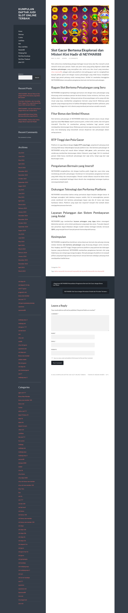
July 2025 (21, 189)
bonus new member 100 (25, 400)
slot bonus (21, 511)
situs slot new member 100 (26, 485)
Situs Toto (21, 489)
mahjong (20, 444)
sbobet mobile (22, 359)
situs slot (21, 338)
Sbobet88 (21, 50)
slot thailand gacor (23, 370)
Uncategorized (22, 600)
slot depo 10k (22, 529)
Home (20, 31)
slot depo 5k (21, 281)
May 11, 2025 (55, 58)
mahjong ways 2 (23, 320)
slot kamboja (22, 563)
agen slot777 (22, 392)
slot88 (20, 341)
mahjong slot (22, 323)
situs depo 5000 (23, 478)
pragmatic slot (22, 292)
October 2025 (22, 178)
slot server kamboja (24, 577)
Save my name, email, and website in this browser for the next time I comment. (73, 358)
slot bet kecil (22, 330)
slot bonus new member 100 (26, 522)
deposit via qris (22, 426)
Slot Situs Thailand (24, 59)
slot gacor (21, 548)
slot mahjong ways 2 (24, 570)
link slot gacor (22, 363)
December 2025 (23, 171)
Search (20, 74)
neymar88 (21, 459)
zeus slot (20, 603)
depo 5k (20, 418)
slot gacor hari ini (23, 551)
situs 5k (20, 470)
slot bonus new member (25, 518)
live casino (21, 441)
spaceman (21, 306)
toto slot (20, 596)
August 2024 (22, 230)
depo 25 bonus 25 (23, 415)
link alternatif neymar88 (72, 271)
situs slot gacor (22, 345)
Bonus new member (24, 356)
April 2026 (21, 164)
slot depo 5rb (22, 540)
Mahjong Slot (22, 53)
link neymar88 (83, 271)
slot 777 (20, 500)
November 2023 (23, 264)
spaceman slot (22, 348)
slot (19, 334)
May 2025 (21, 197)
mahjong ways (22, 452)
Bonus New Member (24, 396)
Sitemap (21, 34)
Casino (20, 37)
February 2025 (22, 208)
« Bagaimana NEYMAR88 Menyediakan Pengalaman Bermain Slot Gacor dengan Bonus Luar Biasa (78, 284)
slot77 (20, 374)
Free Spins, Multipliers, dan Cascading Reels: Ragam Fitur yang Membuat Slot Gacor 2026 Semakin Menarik (29, 103)
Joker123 (21, 429)
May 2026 (21, 160)
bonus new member (23, 296)
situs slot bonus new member (26, 481)
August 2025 (22, 186)
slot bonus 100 (22, 515)
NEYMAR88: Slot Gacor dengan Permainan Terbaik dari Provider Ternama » (85, 291)
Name (53, 333)
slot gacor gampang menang (26, 303)
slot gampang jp (23, 559)
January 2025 (22, 212)
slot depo (21, 526)
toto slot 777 (22, 299)
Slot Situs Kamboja (24, 56)
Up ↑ (107, 374)
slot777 (20, 581)
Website (54, 349)
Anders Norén (99, 374)
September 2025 (23, 182)
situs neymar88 (56, 72)
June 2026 (21, 156)
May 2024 (21, 241)
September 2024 (23, 226)
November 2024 (23, 219)
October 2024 (22, 223)
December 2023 (23, 260)
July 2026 (21, 153)
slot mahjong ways (23, 566)
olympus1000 (22, 463)
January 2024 (22, 256)
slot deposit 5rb (22, 544)
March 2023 (22, 271)
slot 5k (20, 496)
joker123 (21, 62)
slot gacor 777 (22, 327)
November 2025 (23, 175)
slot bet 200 (21, 503)
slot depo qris (22, 352)
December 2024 (23, 215)
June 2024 (21, 238)
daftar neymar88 (59, 271)
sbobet (20, 466)
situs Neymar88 (99, 271)
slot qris (20, 574)
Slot (19, 44)
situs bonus (21, 474)
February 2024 (22, 252)
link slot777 (21, 437)
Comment (55, 314)
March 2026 (22, 167)
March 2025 (22, 204)
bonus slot (21, 404)
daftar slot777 (22, 411)
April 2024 (21, 245)
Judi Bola (21, 41)
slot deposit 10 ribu (23, 285)
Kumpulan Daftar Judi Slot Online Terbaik (27, 14)
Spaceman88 (22, 592)
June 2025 (21, 193)
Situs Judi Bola (23, 47)
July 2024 (21, 234)
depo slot (21, 422)
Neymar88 (91, 271)
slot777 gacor (22, 288)
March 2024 (22, 249)
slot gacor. (21, 555)
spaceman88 (22, 310)
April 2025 (21, 201)
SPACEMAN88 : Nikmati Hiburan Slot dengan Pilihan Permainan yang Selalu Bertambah (29, 95)
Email (53, 341)
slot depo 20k (22, 533)
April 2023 (21, 267)
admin (64, 58)
